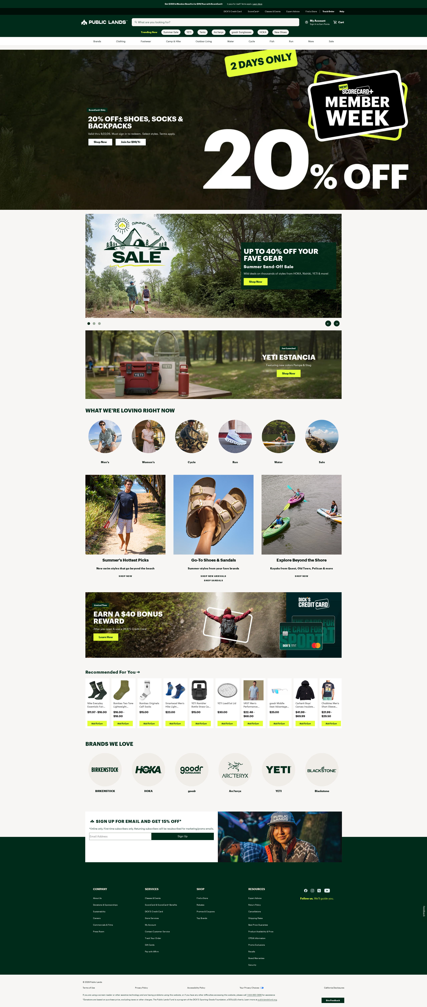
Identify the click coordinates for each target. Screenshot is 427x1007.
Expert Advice (293, 11)
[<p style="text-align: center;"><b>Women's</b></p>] (148, 452)
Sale (331, 41)
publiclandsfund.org (267, 999)
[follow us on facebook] (307, 890)
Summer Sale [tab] (88, 323)
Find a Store (311, 11)
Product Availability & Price (260, 931)
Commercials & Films (103, 925)
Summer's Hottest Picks (125, 560)
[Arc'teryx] (235, 785)
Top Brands (202, 918)
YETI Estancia (288, 357)
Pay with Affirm (152, 951)
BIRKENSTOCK (105, 791)
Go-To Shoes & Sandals (213, 560)
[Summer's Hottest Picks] (125, 553)
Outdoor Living (204, 41)
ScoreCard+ (254, 11)
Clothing (121, 41)
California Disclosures (334, 987)
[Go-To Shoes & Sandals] (213, 553)
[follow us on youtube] (327, 890)
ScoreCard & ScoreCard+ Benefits (161, 905)
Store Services (152, 918)
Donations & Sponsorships (105, 905)
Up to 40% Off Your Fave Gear (281, 254)
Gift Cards (149, 945)
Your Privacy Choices (249, 987)
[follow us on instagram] (313, 890)
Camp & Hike (173, 41)
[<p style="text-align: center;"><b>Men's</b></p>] (105, 452)
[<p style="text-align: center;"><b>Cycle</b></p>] (191, 452)
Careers (97, 918)
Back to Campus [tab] (94, 323)
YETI (279, 791)
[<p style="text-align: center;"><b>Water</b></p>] (278, 452)
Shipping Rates (255, 918)
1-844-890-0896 (254, 995)
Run (291, 41)
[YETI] (278, 785)
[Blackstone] (322, 785)
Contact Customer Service (157, 931)
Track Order (328, 11)
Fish (272, 41)
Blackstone (322, 791)
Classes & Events (273, 11)
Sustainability (99, 911)
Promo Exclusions (256, 945)
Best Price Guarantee (258, 925)
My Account (150, 925)
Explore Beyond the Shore (302, 560)
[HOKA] (148, 785)
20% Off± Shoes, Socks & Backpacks (135, 122)
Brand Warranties (256, 958)
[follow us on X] (320, 890)
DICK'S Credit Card (233, 11)
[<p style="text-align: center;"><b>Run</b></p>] (235, 452)
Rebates (200, 905)
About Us (97, 898)
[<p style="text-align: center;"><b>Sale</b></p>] (322, 452)
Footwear (146, 41)
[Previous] (328, 323)
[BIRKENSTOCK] (105, 785)
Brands (97, 41)
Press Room (98, 931)
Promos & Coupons (206, 911)
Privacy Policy (141, 987)
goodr (192, 791)
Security (252, 965)
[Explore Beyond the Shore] (302, 553)
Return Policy (254, 905)
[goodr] (191, 785)
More (311, 41)
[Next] (337, 323)
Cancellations (254, 911)
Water (230, 41)
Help (342, 11)
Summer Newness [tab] (99, 323)
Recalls (251, 951)
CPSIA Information (256, 938)
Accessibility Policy (196, 987)
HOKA (148, 791)
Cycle (252, 41)
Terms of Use (89, 987)
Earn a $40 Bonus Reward (128, 617)
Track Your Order (153, 938)
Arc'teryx (235, 791)
